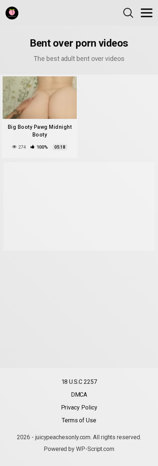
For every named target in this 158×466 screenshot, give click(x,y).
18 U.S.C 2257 (79, 381)
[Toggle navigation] (146, 12)
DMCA (79, 394)
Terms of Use (79, 420)
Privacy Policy (79, 407)
